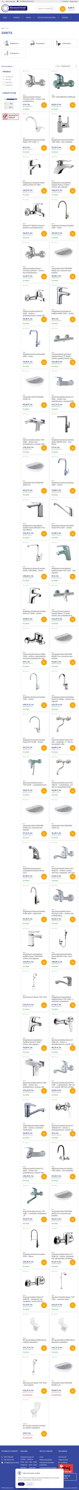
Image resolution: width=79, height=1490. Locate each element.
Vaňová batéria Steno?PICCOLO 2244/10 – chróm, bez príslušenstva (33, 270)
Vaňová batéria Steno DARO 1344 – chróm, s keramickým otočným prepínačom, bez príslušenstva (34, 657)
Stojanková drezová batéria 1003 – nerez (34, 355)
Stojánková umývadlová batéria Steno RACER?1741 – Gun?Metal (34, 527)
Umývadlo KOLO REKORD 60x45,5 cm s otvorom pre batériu (62, 656)
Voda (5, 17)
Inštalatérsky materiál (47, 17)
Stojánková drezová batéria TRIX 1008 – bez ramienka (63, 141)
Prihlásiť (65, 1)
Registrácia (74, 1)
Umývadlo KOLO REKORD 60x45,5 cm (62, 1384)
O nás (41, 1457)
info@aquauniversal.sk (27, 1)
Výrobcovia (62, 1457)
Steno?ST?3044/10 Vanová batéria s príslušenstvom (33, 226)
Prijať (21, 1484)
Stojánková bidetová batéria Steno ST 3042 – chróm (34, 612)
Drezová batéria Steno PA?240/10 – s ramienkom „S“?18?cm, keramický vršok (62, 784)
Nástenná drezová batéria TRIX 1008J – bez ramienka (62, 1169)
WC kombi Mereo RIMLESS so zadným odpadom (34, 1341)
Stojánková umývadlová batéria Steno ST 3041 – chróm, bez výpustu (32, 1042)
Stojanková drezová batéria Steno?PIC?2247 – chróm (63, 526)
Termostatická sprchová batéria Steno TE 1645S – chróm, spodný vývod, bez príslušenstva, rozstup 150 (62, 357)
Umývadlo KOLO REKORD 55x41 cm (62, 826)
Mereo (8, 82)
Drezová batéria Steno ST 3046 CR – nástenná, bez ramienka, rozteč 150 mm (33, 1299)
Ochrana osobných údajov (48, 1467)
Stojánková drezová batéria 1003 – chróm (63, 483)
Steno (8, 85)
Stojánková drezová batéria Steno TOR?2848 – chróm (34, 569)
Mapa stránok (63, 1460)
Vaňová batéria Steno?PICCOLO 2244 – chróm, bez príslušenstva (34, 99)
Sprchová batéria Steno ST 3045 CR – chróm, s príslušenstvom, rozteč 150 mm (62, 1043)
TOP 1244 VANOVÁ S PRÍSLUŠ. (64, 97)
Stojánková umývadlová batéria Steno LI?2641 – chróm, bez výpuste (61, 184)
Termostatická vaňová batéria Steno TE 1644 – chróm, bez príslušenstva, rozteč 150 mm (62, 614)
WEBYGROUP (75, 1487)
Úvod (2, 28)
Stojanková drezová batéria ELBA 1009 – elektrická (34, 912)
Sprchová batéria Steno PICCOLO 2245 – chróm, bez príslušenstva (63, 913)
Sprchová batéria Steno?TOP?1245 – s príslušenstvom (35, 783)
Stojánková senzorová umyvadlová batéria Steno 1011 (33, 870)
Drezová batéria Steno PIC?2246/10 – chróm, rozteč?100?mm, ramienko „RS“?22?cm (63, 871)
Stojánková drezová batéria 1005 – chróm (34, 698)
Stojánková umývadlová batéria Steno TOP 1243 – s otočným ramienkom (62, 999)
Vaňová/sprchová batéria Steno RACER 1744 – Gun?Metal (62, 956)
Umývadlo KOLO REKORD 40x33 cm (33, 483)
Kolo (8, 79)
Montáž (65, 17)
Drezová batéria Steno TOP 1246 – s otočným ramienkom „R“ (35, 1213)
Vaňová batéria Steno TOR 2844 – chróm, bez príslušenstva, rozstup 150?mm (34, 443)
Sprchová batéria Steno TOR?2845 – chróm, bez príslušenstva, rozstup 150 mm (35, 1085)
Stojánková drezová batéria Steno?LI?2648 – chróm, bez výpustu (63, 699)
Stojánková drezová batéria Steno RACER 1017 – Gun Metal (63, 442)
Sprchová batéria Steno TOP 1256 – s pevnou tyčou (63, 1298)
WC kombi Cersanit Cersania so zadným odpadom (34, 1426)
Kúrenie (16, 17)
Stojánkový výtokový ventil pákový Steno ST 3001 (34, 183)
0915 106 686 (10, 1)
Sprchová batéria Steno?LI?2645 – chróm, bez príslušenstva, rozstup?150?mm (63, 400)
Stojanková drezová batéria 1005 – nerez (63, 226)
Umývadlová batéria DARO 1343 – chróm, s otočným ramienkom (33, 1127)
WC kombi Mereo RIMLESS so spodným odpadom (63, 1341)
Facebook (64, 1462)
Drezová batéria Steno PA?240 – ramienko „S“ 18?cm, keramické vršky (62, 742)
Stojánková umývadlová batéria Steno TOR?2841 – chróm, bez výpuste (33, 956)
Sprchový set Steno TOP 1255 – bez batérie (35, 1384)
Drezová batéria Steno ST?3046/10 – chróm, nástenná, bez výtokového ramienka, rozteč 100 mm (63, 1257)
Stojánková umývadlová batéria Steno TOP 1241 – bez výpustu (64, 570)
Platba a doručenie (46, 1460)
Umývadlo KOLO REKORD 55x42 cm (33, 398)
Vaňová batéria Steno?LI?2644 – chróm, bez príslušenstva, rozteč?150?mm (33, 1171)
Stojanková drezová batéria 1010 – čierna (34, 1255)
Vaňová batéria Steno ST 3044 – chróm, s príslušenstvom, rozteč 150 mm (34, 314)
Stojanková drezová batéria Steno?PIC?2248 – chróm (34, 741)
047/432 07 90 (9, 1460)
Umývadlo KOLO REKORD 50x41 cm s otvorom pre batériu (62, 270)
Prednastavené (65, 66)
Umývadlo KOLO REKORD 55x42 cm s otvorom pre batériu (33, 827)
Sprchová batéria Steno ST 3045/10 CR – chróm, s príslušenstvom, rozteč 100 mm (62, 1128)
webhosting (64, 1487)
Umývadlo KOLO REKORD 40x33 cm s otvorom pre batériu (62, 1213)
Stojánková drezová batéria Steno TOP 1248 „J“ (34, 141)
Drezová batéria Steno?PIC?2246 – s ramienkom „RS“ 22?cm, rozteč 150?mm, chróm (63, 1084)
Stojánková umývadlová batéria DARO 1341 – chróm (63, 312)
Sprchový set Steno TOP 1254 (35, 997)
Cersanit (9, 77)
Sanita (28, 17)
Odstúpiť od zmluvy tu (65, 1477)
